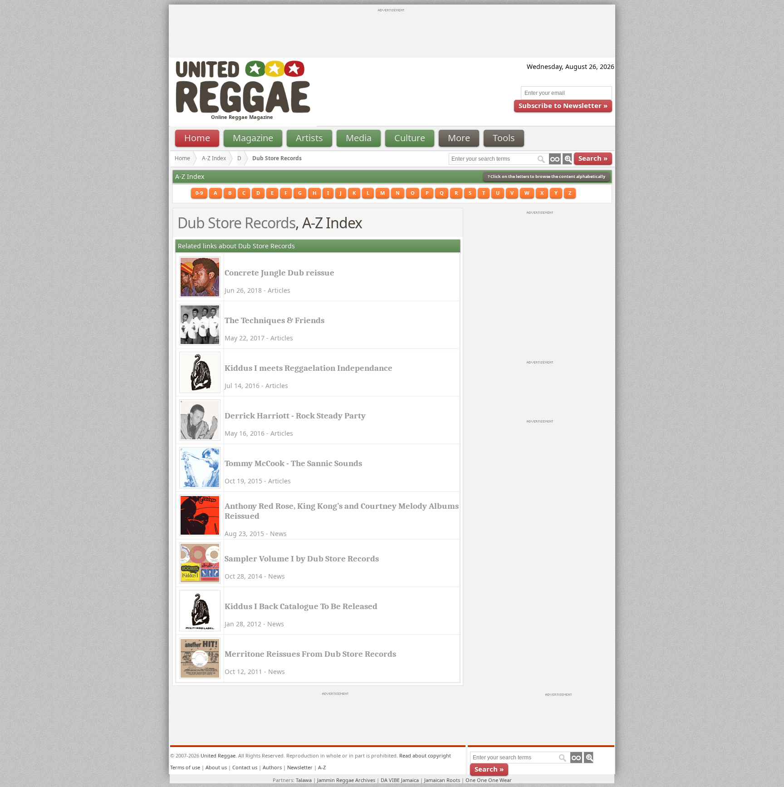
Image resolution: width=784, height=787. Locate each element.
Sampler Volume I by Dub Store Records (302, 559)
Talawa (304, 780)
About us (216, 767)
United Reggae (218, 755)
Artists (309, 138)
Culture (409, 138)
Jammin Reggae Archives (346, 780)
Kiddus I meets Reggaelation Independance (308, 368)
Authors (272, 767)
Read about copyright (425, 755)
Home (197, 138)
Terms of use (185, 767)
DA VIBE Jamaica (400, 780)
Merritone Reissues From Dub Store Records (310, 654)
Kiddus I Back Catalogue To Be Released (301, 606)
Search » (593, 157)
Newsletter (300, 767)
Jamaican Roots (442, 780)
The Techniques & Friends (274, 320)
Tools (504, 138)
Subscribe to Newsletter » (563, 105)
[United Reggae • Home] (243, 111)
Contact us (244, 767)
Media (359, 138)
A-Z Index (214, 158)
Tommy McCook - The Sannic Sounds (293, 463)
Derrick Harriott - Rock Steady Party (295, 416)
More (459, 138)
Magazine (253, 138)
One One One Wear (489, 780)
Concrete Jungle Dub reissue (279, 273)
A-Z (322, 767)
